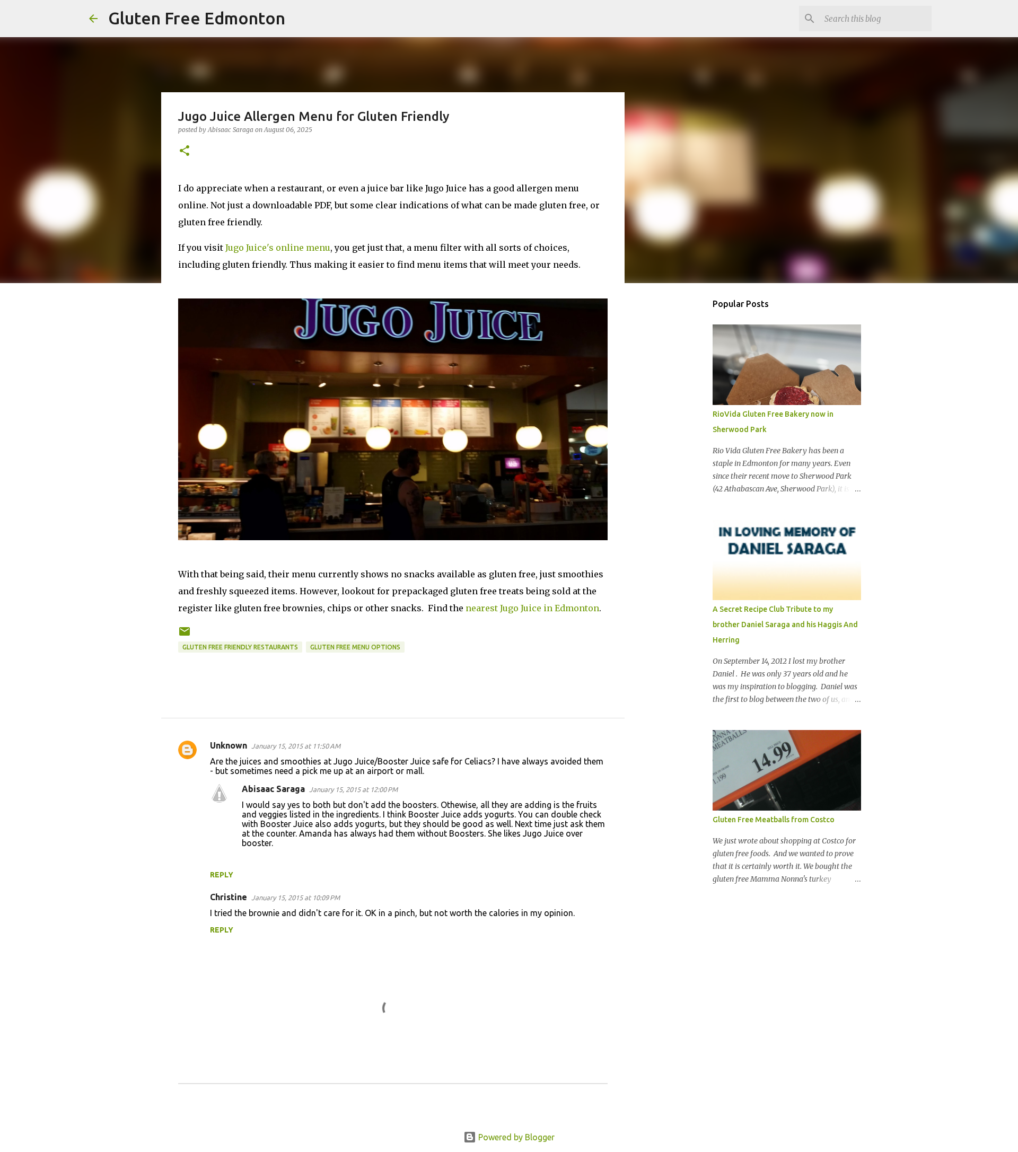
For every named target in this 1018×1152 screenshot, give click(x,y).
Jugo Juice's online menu (277, 247)
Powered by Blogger (515, 1137)
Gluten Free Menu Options (355, 647)
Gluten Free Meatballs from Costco (774, 819)
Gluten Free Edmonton (196, 18)
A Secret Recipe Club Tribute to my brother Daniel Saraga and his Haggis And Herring (785, 624)
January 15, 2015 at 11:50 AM (295, 746)
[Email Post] (184, 635)
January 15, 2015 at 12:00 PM (353, 789)
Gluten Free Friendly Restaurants (240, 647)
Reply (221, 874)
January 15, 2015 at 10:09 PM (295, 897)
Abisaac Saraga (273, 789)
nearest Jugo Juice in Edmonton (532, 608)
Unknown (228, 745)
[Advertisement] (679, 458)
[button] (184, 151)
